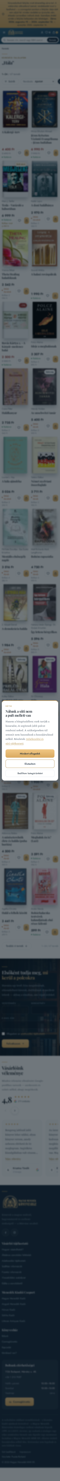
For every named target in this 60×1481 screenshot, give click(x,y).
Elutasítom (30, 764)
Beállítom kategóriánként (30, 773)
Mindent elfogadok (30, 753)
